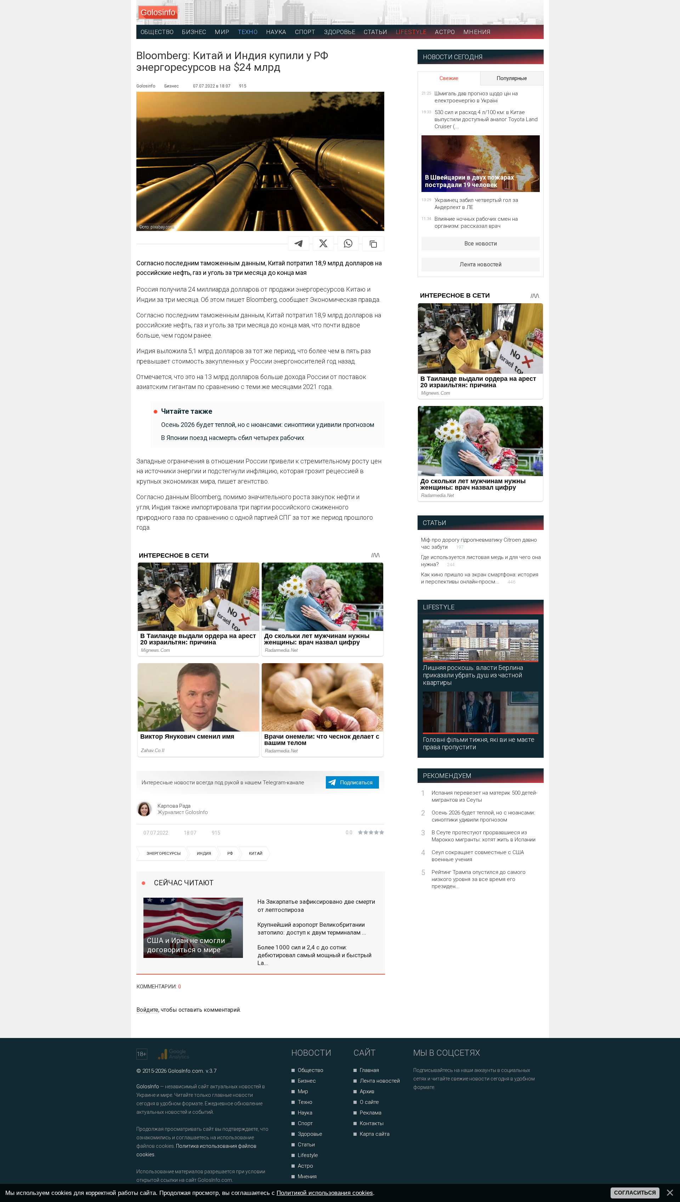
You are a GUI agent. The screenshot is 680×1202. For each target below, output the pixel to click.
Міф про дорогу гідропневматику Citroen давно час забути (479, 543)
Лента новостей (481, 264)
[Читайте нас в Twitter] (443, 1106)
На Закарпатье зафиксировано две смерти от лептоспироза (316, 905)
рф (230, 853)
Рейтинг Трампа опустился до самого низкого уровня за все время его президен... (479, 879)
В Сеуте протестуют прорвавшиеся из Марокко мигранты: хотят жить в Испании (484, 836)
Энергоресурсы (164, 853)
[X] (323, 243)
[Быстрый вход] (531, 12)
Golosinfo (158, 12)
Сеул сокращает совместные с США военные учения (478, 856)
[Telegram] (298, 243)
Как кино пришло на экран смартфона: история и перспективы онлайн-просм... (479, 578)
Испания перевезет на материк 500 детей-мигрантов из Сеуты (484, 796)
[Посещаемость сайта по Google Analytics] (174, 1054)
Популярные (512, 78)
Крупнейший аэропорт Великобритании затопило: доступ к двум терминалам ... (311, 928)
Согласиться (635, 1193)
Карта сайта (375, 1134)
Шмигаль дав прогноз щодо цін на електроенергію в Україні (476, 97)
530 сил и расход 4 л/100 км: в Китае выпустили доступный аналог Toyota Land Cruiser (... (486, 119)
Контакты (372, 1123)
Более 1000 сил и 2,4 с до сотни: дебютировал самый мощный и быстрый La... (314, 955)
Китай (255, 853)
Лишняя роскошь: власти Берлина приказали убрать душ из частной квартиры (473, 675)
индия (204, 853)
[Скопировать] (373, 243)
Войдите (147, 1009)
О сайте (369, 1102)
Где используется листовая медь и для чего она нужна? (481, 561)
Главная (369, 1070)
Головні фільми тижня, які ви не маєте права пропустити (478, 743)
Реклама (370, 1113)
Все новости (480, 243)
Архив (367, 1091)
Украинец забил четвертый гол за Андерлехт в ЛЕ (476, 203)
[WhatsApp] (348, 243)
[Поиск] (506, 12)
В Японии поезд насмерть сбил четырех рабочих (232, 437)
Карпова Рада (174, 806)
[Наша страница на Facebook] (421, 1106)
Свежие (449, 78)
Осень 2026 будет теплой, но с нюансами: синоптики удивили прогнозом (267, 424)
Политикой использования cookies (325, 1193)
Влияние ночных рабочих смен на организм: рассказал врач (476, 222)
